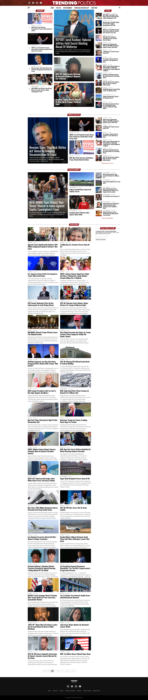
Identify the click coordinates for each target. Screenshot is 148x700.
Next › (68, 671)
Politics (58, 8)
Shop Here (94, 8)
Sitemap (61, 691)
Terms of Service (87, 691)
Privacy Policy (96, 691)
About (49, 691)
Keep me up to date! (100, 239)
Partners (79, 691)
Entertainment (67, 8)
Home (52, 8)
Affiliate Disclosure (70, 691)
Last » (73, 671)
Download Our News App (81, 8)
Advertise (55, 691)
